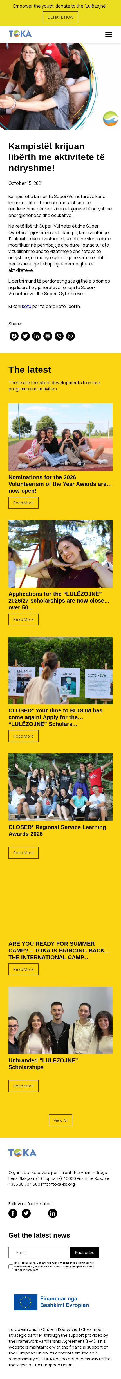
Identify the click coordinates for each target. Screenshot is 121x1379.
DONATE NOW (60, 17)
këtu (26, 306)
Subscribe (85, 1252)
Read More (23, 502)
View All (61, 1120)
